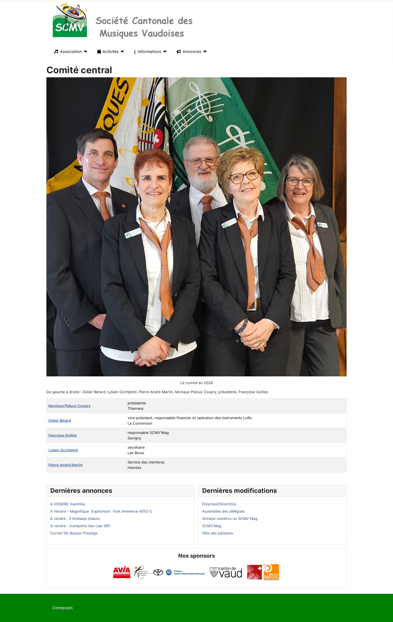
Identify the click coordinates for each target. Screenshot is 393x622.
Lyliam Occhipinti (63, 450)
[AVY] (141, 571)
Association (71, 51)
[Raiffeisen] (152, 571)
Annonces (192, 51)
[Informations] (164, 51)
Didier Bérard (59, 420)
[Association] (85, 51)
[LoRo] (271, 571)
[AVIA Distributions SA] (123, 571)
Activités (111, 51)
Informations (149, 51)
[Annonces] (204, 51)
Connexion (62, 607)
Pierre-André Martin (65, 465)
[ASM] (254, 571)
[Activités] (121, 51)
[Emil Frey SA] (179, 571)
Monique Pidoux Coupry (69, 405)
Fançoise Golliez (62, 435)
